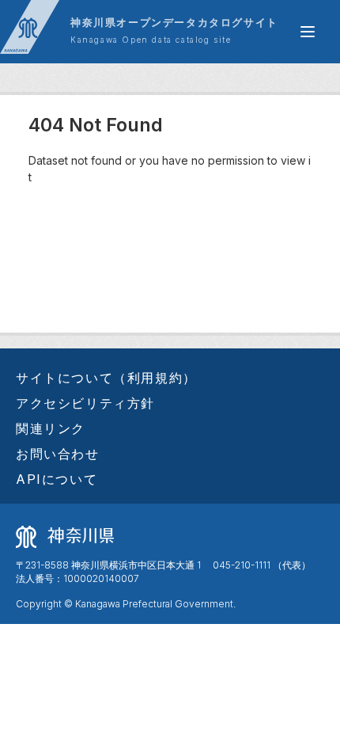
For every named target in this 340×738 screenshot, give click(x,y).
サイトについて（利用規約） (106, 378)
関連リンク (50, 428)
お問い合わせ (58, 454)
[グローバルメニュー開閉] (307, 31)
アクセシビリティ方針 (85, 403)
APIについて (56, 479)
